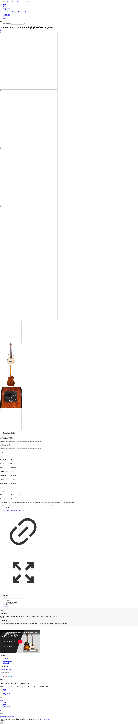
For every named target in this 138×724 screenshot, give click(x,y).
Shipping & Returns (7, 661)
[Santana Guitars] (13, 11)
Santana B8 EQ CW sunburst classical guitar (14, 598)
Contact (4, 9)
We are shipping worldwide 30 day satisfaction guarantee (16, 1)
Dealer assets (6, 663)
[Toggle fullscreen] (2, 722)
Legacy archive (6, 8)
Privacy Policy (6, 662)
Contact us (5, 658)
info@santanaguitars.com (6, 669)
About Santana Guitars (8, 659)
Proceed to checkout (4, 716)
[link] (24, 23)
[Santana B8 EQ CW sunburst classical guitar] (23, 510)
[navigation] (69, 713)
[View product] (23, 551)
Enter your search (6, 23)
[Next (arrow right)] (2, 723)
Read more (5, 606)
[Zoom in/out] (0, 722)
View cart (11, 716)
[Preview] (23, 592)
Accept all (3, 720)
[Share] (3, 722)
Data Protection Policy (48, 719)
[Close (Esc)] (4, 722)
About (4, 5)
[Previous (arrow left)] (0, 723)
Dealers (4, 6)
